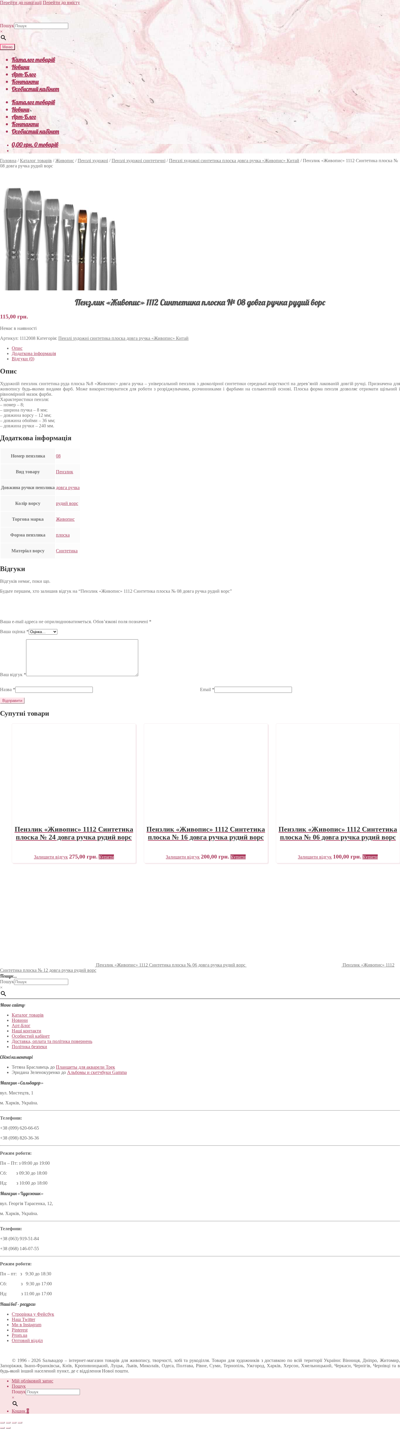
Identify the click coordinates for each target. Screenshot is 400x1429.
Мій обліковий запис (32, 1380)
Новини (20, 67)
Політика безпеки (29, 1046)
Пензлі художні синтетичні (138, 160)
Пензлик (64, 471)
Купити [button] (106, 856)
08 (58, 455)
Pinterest (20, 1329)
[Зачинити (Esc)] (20, 1422)
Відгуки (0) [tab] (23, 358)
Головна (8, 160)
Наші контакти (26, 1030)
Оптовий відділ (27, 1340)
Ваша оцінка (14, 631)
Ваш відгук (13, 674)
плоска (63, 534)
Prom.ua (19, 1335)
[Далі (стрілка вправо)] (8, 1428)
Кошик (20, 1411)
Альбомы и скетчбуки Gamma (97, 1072)
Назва (7, 689)
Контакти (25, 81)
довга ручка (68, 487)
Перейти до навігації (21, 2)
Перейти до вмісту (61, 2)
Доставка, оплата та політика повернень (52, 1041)
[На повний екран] (8, 1422)
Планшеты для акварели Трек (85, 1067)
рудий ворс (67, 503)
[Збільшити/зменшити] (2, 1422)
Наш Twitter (23, 1319)
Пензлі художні (93, 160)
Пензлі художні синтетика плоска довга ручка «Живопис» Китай (234, 160)
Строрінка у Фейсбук (33, 1314)
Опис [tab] (17, 348)
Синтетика (67, 550)
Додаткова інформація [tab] (34, 353)
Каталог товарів (33, 59)
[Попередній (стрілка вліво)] (2, 1428)
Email (207, 689)
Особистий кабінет (35, 88)
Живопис (64, 160)
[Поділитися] (14, 1422)
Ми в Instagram (26, 1324)
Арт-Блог (24, 74)
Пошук (7, 25)
